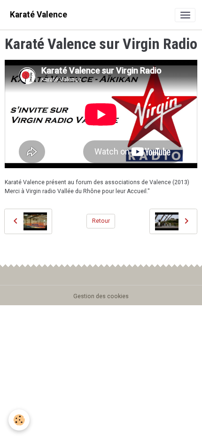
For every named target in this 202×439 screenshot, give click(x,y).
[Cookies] (19, 420)
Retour (101, 221)
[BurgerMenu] (185, 15)
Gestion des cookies (101, 296)
